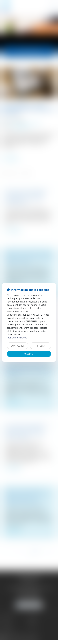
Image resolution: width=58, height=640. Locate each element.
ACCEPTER (29, 353)
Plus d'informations (17, 337)
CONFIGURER (17, 345)
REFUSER (40, 345)
